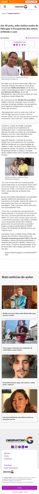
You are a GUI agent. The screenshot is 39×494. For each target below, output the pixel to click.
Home (4, 13)
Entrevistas (8, 459)
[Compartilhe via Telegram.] (22, 45)
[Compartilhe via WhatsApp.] (14, 45)
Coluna (6, 456)
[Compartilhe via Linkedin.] (25, 45)
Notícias (7, 453)
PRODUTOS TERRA (31, 1)
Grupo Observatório (11, 468)
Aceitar (19, 488)
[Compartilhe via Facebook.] (17, 45)
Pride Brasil (8, 465)
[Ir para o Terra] (5, 2)
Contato (26, 491)
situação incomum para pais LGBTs (15, 238)
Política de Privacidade (17, 491)
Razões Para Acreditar (27, 100)
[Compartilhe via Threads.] (19, 45)
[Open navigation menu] (5, 7)
